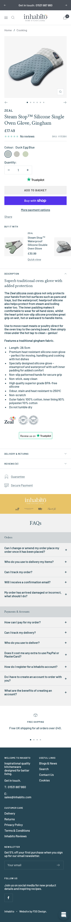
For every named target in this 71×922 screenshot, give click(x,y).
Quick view (34, 259)
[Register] (58, 865)
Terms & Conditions (17, 830)
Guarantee (18, 476)
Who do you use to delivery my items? (29, 561)
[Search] (13, 17)
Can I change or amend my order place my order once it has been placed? (31, 549)
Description (11, 273)
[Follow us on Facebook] (8, 898)
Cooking (22, 30)
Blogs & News (48, 763)
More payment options (35, 210)
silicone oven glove (28, 293)
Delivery (9, 813)
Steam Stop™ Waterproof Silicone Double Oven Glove (38, 243)
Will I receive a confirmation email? (27, 582)
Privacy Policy (13, 824)
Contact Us (46, 774)
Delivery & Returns (16, 454)
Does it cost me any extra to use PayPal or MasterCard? (31, 654)
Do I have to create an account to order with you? (33, 678)
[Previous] (5, 102)
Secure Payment (22, 485)
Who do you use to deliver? (22, 642)
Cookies (44, 780)
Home (8, 30)
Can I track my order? (18, 572)
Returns (9, 819)
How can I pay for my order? (22, 622)
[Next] (65, 102)
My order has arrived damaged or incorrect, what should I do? (33, 594)
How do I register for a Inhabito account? (31, 666)
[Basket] (65, 17)
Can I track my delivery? (20, 632)
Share (8, 216)
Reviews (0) (11, 463)
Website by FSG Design (32, 911)
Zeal (8, 110)
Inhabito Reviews (15, 836)
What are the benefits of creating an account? (28, 692)
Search (44, 769)
